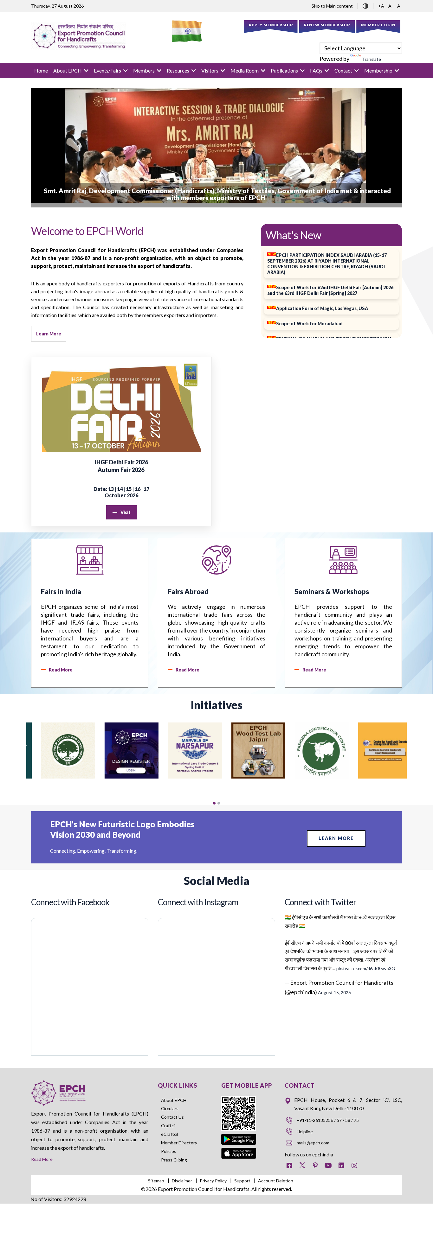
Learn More (336, 838)
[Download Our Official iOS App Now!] (238, 1152)
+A (381, 6)
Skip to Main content (332, 6)
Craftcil (168, 1125)
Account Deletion (275, 1180)
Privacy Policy (213, 1180)
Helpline (305, 1131)
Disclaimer (182, 1180)
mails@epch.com (313, 1142)
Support (242, 1180)
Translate (371, 59)
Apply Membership (271, 24)
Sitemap (156, 1180)
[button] (214, 803)
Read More (42, 1159)
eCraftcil (169, 1134)
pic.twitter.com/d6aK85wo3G (365, 968)
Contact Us (172, 1117)
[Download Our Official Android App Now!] (238, 1135)
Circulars (169, 1108)
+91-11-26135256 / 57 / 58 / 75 (328, 1120)
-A (398, 6)
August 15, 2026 (334, 992)
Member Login (378, 24)
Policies (168, 1151)
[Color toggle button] (365, 5)
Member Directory (179, 1142)
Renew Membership (327, 24)
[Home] (78, 36)
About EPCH (173, 1100)
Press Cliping (174, 1159)
